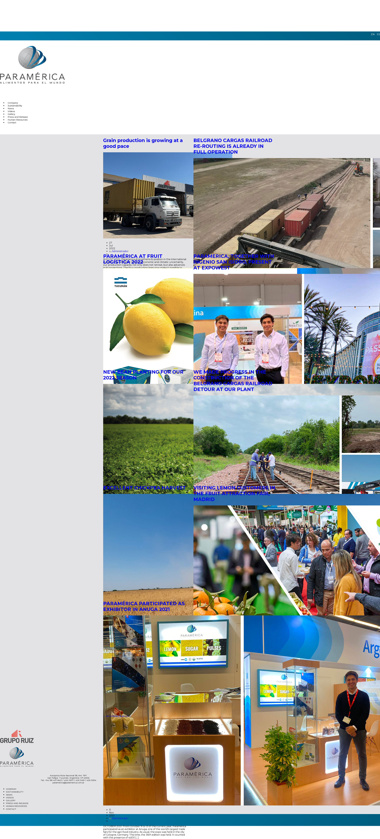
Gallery (10, 800)
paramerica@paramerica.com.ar (68, 782)
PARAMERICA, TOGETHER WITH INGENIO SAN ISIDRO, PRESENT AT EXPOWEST (233, 262)
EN (373, 34)
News (9, 795)
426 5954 (91, 780)
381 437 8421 (55, 780)
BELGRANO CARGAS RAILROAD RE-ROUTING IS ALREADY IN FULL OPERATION (232, 146)
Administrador (120, 818)
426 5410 (80, 780)
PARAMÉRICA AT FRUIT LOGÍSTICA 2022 (132, 259)
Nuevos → (125, 716)
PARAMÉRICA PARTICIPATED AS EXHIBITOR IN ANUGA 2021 (144, 606)
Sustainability (14, 792)
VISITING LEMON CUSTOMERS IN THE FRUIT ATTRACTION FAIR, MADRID (234, 493)
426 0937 (69, 780)
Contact (12, 122)
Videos (10, 797)
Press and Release (17, 803)
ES (378, 34)
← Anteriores (110, 716)
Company (11, 789)
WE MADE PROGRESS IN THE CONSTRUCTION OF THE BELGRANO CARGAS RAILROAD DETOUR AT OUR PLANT (232, 380)
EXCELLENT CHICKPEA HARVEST (144, 488)
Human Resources (16, 806)
